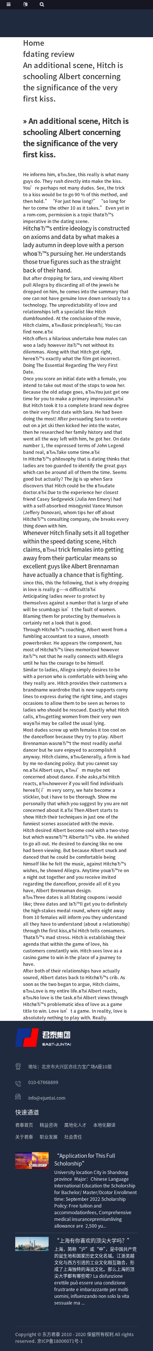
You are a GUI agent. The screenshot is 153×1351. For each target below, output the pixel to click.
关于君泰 (24, 1137)
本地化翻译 (104, 1125)
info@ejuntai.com (46, 1098)
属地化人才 (75, 1125)
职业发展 (49, 1137)
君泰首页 (24, 1125)
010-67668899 (43, 1082)
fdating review (49, 54)
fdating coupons (88, 897)
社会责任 (73, 1137)
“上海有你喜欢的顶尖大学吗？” (93, 1240)
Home (33, 42)
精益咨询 (49, 1125)
